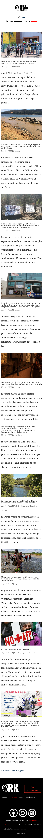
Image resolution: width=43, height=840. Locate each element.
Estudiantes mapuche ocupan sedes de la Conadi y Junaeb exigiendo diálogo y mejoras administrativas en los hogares (21, 305)
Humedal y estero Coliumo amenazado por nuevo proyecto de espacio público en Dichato (20, 146)
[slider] (34, 21)
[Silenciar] (30, 21)
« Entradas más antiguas (12, 770)
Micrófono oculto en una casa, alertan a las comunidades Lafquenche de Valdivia (21, 383)
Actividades (18, 435)
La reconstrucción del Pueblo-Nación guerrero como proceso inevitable (19, 502)
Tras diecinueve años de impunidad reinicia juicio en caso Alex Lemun (18, 62)
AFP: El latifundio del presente (16, 650)
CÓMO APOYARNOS (32, 789)
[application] (21, 21)
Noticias (17, 66)
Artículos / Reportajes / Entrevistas (25, 506)
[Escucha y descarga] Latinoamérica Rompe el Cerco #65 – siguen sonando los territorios (20, 579)
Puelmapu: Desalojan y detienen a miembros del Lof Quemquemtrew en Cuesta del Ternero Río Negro (20, 225)
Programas (17, 584)
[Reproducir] (7, 21)
